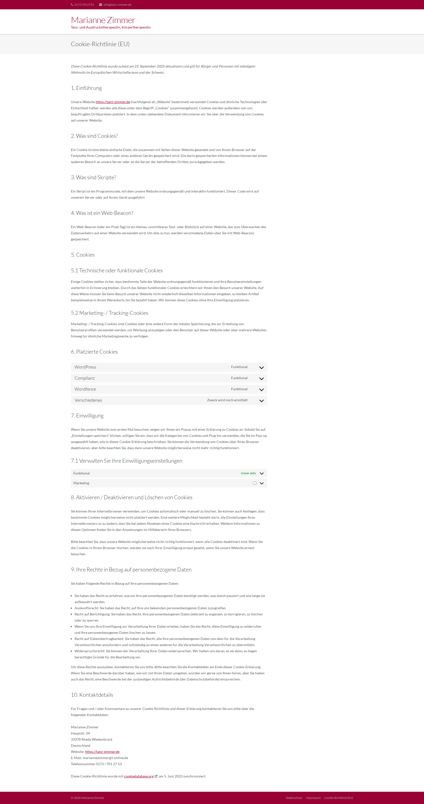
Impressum (313, 798)
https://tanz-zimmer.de (113, 102)
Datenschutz (294, 798)
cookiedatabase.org (139, 776)
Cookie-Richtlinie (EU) (338, 798)
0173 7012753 (84, 4)
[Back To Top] (412, 792)
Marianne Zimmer (92, 798)
